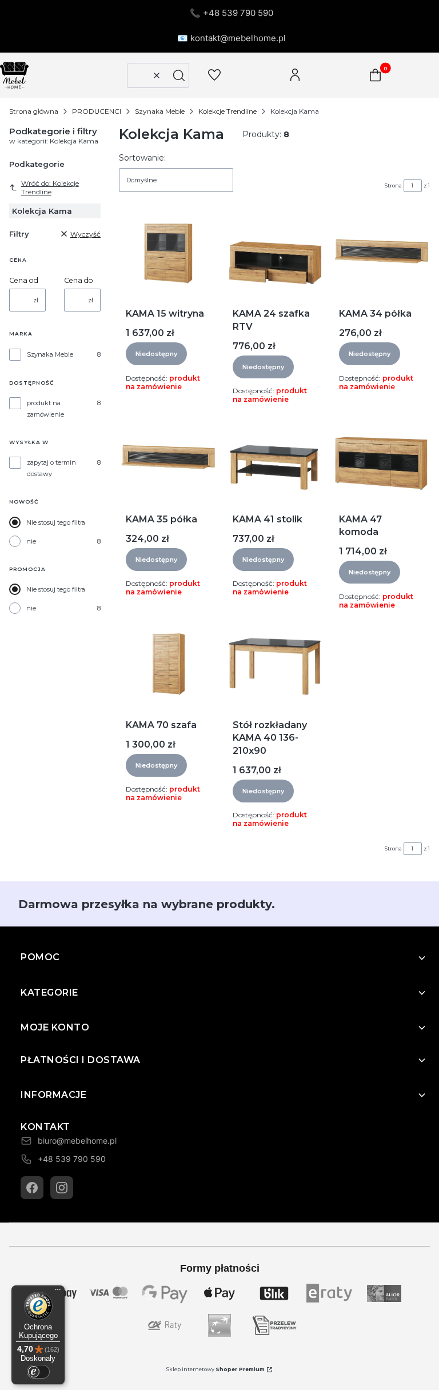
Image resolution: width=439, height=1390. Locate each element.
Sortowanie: (142, 158)
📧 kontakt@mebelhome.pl (231, 38)
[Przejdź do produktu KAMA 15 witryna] (168, 253)
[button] (179, 75)
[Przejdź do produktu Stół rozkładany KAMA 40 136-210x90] (275, 665)
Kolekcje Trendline (227, 111)
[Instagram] (61, 1187)
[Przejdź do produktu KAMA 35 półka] (168, 459)
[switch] (38, 1372)
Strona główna (33, 111)
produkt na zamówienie (45, 408)
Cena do (78, 280)
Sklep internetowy (215, 1369)
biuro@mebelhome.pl (77, 1140)
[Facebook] (32, 1187)
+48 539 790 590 (72, 1159)
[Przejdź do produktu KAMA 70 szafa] (168, 665)
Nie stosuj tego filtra (55, 522)
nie (31, 541)
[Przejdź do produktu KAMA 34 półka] (381, 253)
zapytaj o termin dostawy (51, 468)
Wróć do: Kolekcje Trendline (50, 187)
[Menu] (58, 1292)
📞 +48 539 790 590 (231, 12)
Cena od (23, 280)
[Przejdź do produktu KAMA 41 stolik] (275, 459)
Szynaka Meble (160, 111)
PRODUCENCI (96, 111)
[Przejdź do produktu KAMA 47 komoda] (381, 459)
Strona (393, 185)
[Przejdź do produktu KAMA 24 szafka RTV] (275, 253)
